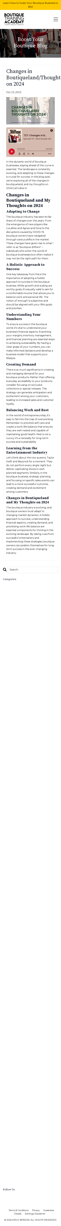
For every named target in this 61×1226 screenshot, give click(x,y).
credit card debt (13, 761)
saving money (11, 1068)
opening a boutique (15, 992)
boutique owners (13, 674)
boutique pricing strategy (18, 682)
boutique (8, 599)
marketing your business (17, 951)
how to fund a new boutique (21, 826)
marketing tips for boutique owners (25, 943)
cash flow (9, 746)
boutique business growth (19, 622)
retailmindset (11, 1053)
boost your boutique (15, 595)
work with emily (13, 1181)
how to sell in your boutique (20, 879)
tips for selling (12, 1155)
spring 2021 (10, 1098)
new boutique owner (16, 977)
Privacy (36, 1210)
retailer (7, 1049)
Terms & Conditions (19, 1210)
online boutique (13, 981)
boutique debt (12, 644)
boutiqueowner (12, 712)
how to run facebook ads (19, 871)
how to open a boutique (18, 852)
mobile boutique (13, 962)
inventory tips (11, 905)
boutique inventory (15, 656)
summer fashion (13, 1128)
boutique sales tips (14, 686)
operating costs (12, 996)
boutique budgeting (15, 614)
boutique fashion (13, 648)
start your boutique (15, 1113)
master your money (14, 954)
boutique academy (14, 603)
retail (6, 1030)
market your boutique (16, 935)
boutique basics (12, 606)
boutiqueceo (11, 709)
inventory (9, 898)
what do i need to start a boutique (24, 1166)
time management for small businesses (27, 1147)
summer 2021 (11, 1124)
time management (14, 1140)
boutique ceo (11, 629)
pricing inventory (13, 1007)
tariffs (6, 1136)
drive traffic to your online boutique (25, 773)
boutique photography (17, 678)
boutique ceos (12, 633)
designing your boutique (18, 769)
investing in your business (18, 913)
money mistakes (12, 966)
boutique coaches (14, 637)
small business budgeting (18, 1090)
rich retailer (10, 1060)
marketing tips (12, 939)
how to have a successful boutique (24, 833)
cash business (11, 743)
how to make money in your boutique (26, 841)
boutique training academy (19, 693)
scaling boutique (13, 1072)
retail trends (11, 1045)
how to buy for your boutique (21, 814)
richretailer (10, 1064)
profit (6, 1019)
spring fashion (11, 1102)
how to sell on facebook (18, 882)
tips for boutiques (14, 1151)
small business (11, 1087)
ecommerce (10, 777)
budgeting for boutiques (18, 727)
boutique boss (11, 610)
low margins (10, 920)
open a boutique (13, 985)
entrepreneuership (14, 784)
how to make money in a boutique (24, 837)
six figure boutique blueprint (21, 1083)
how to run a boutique (17, 867)
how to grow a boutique (18, 830)
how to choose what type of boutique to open (28, 820)
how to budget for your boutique (24, 811)
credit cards (10, 765)
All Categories (11, 584)
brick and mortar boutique (19, 724)
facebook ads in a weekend (20, 795)
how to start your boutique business (25, 894)
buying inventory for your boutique (25, 735)
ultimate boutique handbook (20, 1158)
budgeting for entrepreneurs (21, 731)
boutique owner (13, 671)
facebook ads (11, 792)
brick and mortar (13, 720)
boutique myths (12, 667)
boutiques (9, 716)
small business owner (16, 1094)
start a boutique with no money (22, 1109)
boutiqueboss (11, 705)
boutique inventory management (23, 659)
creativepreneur (13, 758)
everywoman (11, 788)
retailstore (9, 1056)
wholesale (9, 1177)
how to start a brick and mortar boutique (28, 890)
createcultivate (12, 754)
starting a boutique (15, 1117)
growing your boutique (17, 807)
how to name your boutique (20, 848)
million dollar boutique (16, 958)
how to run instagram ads (19, 875)
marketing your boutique (18, 947)
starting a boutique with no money (24, 1121)
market (7, 932)
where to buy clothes (16, 1174)
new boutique (11, 969)
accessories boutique (15, 591)
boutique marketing (15, 663)
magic (6, 924)
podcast (8, 1003)
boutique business (14, 618)
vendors (8, 1162)
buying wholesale (14, 739)
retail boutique (12, 1034)
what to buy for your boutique (22, 1170)
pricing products (13, 1011)
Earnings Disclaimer (35, 1213)
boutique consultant (15, 640)
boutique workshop (15, 701)
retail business (12, 1037)
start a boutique (13, 1106)
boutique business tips (16, 625)
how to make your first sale (20, 845)
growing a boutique (15, 803)
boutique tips (11, 690)
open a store (11, 988)
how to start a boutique (18, 886)
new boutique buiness (16, 973)
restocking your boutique (18, 1026)
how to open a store (16, 860)
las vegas (8, 916)
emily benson (11, 780)
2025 (6, 588)
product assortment (15, 1015)
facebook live (11, 799)
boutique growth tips (16, 652)
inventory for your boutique (20, 901)
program (8, 1022)
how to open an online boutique (23, 864)
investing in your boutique (19, 909)
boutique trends (13, 697)
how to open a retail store (19, 856)
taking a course (12, 1132)
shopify (7, 1079)
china (6, 750)
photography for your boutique (22, 1000)
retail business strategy (17, 1041)
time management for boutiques (23, 1143)
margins (7, 928)
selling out (10, 1075)
